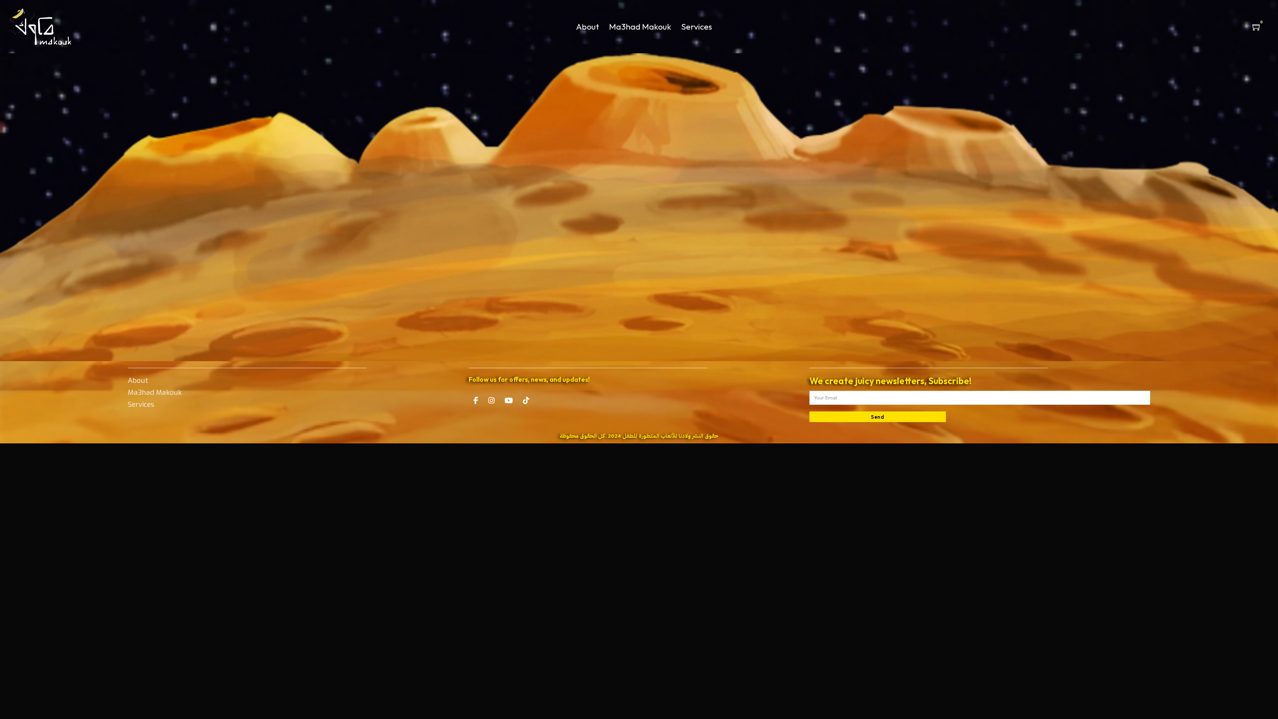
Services (696, 26)
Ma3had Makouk (640, 26)
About (587, 26)
